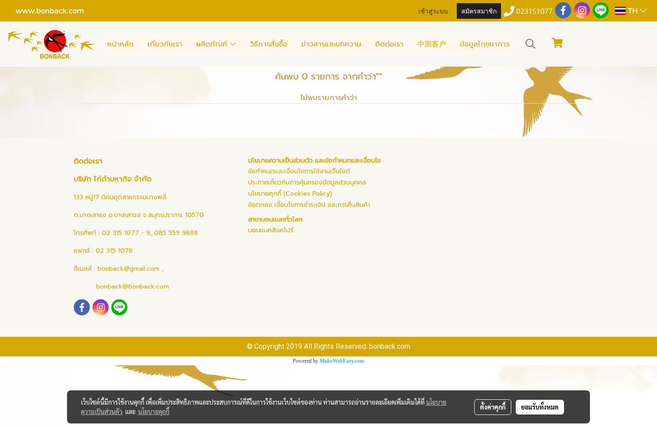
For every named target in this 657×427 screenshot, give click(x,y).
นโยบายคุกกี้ (153, 411)
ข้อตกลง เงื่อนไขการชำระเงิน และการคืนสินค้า (309, 204)
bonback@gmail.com (128, 268)
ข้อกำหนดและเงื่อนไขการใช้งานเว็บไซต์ (299, 171)
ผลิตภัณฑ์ (213, 44)
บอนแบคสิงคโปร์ (270, 230)
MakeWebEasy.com (342, 361)
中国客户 (431, 44)
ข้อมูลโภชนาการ (485, 44)
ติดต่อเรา (389, 44)
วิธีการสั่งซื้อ (268, 44)
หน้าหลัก (120, 44)
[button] (530, 43)
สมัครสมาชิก (479, 10)
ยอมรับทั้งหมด (540, 407)
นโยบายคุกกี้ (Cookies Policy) (290, 193)
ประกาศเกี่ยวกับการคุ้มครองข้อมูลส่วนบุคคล (307, 182)
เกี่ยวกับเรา (164, 44)
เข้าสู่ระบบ (433, 10)
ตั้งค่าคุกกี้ (492, 407)
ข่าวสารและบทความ (331, 44)
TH (633, 10)
